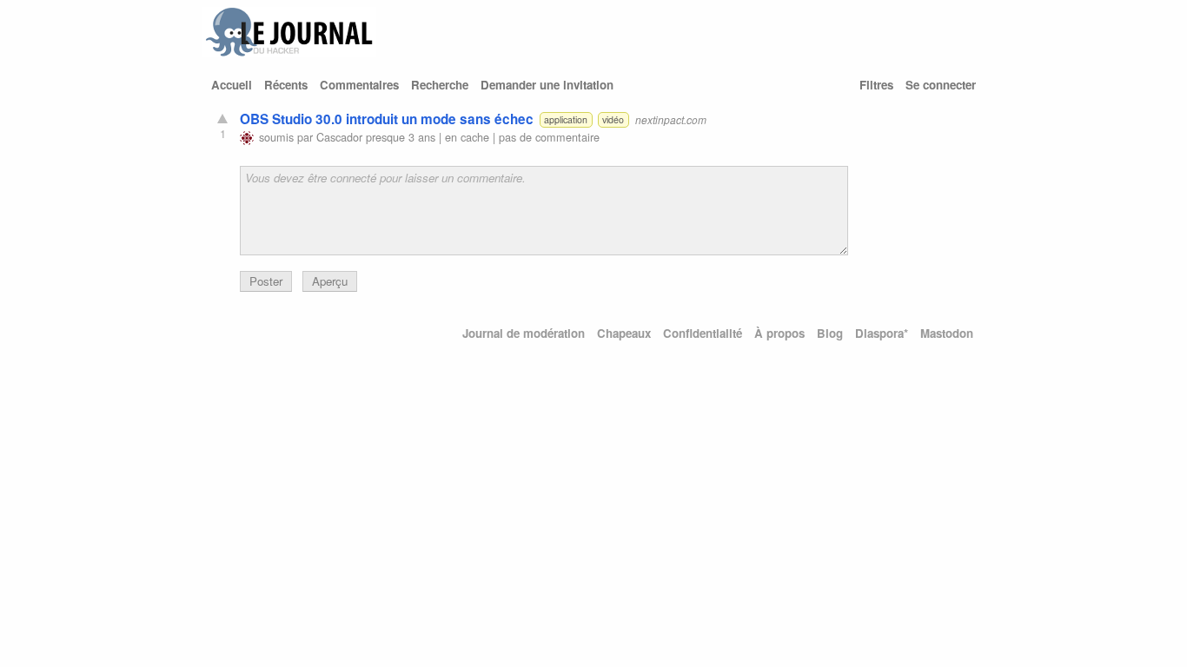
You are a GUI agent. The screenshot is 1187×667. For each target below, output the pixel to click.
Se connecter (940, 84)
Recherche (439, 84)
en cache (467, 137)
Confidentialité (702, 333)
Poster (265, 281)
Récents (286, 84)
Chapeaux (624, 333)
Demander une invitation (547, 84)
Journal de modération (523, 333)
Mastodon (946, 333)
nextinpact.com (670, 119)
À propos (779, 333)
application (565, 119)
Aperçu (330, 281)
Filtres (876, 84)
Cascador (339, 137)
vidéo (613, 119)
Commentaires (359, 84)
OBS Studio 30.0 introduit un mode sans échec (387, 119)
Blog (830, 333)
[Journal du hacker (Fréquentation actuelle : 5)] (289, 52)
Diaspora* (881, 333)
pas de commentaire (549, 137)
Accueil (231, 84)
